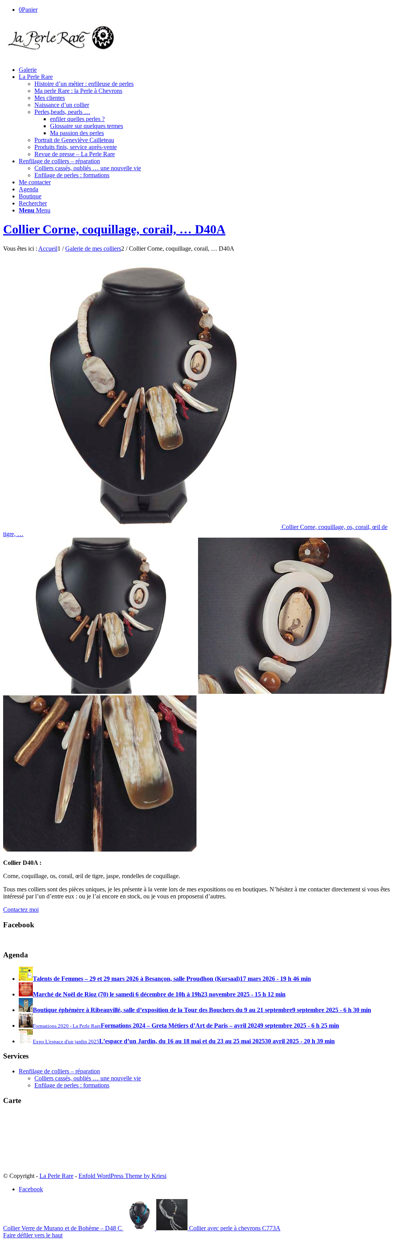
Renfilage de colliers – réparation (59, 1071)
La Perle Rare (56, 1176)
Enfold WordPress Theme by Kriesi (122, 1176)
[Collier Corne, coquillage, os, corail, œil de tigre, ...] (99, 691)
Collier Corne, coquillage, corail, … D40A (114, 229)
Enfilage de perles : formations (71, 1085)
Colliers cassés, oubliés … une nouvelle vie (87, 1078)
